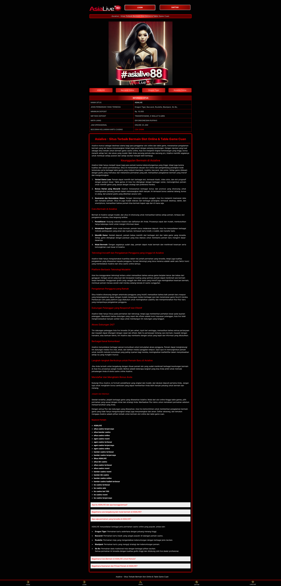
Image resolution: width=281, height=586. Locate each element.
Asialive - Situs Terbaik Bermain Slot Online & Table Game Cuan (140, 16)
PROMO (140, 585)
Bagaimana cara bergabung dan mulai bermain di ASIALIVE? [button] (116, 512)
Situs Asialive (104, 383)
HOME (28, 584)
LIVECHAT (253, 584)
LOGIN (84, 584)
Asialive (95, 145)
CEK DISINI (139, 129)
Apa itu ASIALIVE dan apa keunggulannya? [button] (109, 505)
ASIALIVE (138, 102)
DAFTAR (196, 584)
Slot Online (150, 168)
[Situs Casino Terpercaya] (105, 7)
